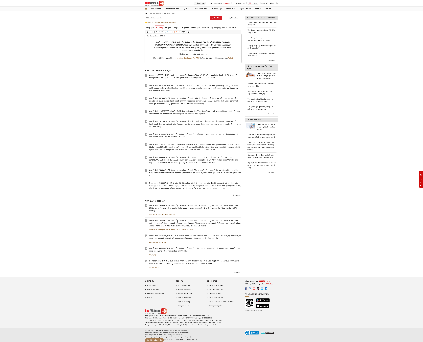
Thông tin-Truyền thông (166, 230)
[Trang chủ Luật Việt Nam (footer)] (156, 313)
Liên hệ (150, 297)
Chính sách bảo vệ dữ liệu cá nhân (221, 302)
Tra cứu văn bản (172, 9)
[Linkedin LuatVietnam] (266, 289)
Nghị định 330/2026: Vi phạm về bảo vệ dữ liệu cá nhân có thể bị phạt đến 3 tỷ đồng (261, 165)
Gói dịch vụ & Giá (239, 3)
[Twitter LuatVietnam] (262, 289)
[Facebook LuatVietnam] (246, 289)
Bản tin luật (230, 9)
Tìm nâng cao (236, 18)
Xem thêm (236, 195)
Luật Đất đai (179, 340)
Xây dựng (152, 255)
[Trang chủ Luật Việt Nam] (154, 3)
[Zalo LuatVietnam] (250, 289)
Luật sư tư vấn (245, 9)
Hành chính (153, 214)
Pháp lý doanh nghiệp (185, 293)
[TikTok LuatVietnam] (258, 289)
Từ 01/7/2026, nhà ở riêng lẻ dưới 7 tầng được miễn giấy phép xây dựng (266, 75)
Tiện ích (268, 9)
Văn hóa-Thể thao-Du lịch (185, 230)
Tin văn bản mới (200, 9)
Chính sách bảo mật (216, 297)
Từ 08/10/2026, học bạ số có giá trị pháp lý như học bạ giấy (266, 126)
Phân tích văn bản (184, 289)
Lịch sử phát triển (153, 289)
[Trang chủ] (146, 9)
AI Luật (258, 9)
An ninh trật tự (154, 267)
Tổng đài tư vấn (183, 306)
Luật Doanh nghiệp (167, 340)
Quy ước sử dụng (215, 293)
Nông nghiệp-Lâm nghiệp (167, 214)
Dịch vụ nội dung (184, 302)
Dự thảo (186, 9)
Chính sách (163, 242)
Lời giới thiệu (151, 285)
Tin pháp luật (216, 9)
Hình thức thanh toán (216, 289)
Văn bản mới (156, 9)
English (254, 3)
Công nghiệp (153, 242)
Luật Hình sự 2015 (191, 340)
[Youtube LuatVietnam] (254, 289)
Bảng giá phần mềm (216, 285)
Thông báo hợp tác (216, 306)
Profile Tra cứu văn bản (155, 293)
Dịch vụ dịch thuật (184, 297)
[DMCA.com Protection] (267, 333)
